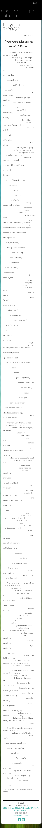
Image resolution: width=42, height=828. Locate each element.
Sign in (35, 3)
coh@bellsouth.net (21, 815)
